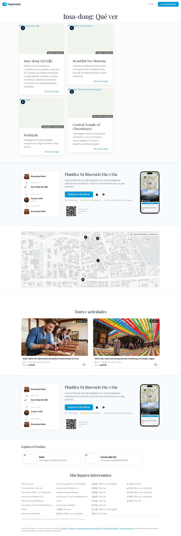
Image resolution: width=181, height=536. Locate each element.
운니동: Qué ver (134, 484)
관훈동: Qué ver (99, 488)
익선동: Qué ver (99, 501)
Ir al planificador (168, 4)
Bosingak (31, 135)
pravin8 (51, 53)
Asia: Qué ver (27, 484)
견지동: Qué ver (134, 501)
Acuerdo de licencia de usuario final (89, 528)
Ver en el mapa (52, 91)
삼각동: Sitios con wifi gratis (139, 488)
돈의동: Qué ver (99, 505)
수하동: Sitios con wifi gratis (139, 496)
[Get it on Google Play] (104, 194)
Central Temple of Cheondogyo (86, 127)
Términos (72, 528)
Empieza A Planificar (79, 194)
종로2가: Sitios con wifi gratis (69, 513)
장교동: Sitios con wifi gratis (104, 509)
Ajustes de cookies (126, 528)
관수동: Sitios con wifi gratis (139, 492)
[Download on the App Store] (97, 194)
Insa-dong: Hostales (30, 513)
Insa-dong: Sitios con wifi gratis (35, 492)
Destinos (64, 528)
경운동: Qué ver (99, 492)
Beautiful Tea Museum (89, 61)
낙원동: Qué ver (63, 509)
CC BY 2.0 (59, 53)
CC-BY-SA (108, 116)
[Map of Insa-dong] (90, 259)
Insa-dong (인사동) (38, 61)
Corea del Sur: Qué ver (32, 488)
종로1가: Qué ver (99, 513)
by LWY (100, 53)
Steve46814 (47, 127)
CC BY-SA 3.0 (58, 127)
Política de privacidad (110, 528)
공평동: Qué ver (99, 496)
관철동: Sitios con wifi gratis (104, 484)
